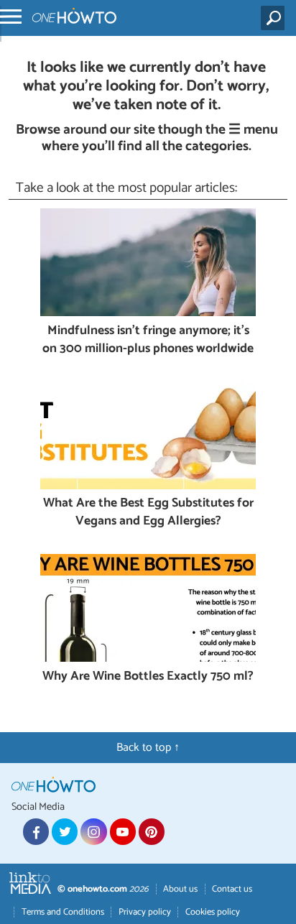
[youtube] (123, 831)
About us (180, 889)
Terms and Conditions (63, 912)
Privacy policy (145, 912)
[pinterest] (152, 831)
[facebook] (36, 831)
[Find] (276, 18)
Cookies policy (212, 912)
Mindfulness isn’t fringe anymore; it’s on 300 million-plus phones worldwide (148, 340)
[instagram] (93, 831)
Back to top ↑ (148, 747)
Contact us (232, 889)
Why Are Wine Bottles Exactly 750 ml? (148, 677)
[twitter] (65, 831)
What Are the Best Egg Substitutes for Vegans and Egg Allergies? (148, 512)
